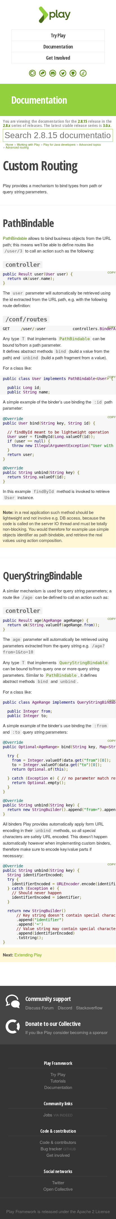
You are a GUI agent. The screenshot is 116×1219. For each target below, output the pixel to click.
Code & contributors (58, 1142)
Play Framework (58, 15)
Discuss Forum (39, 1008)
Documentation (58, 46)
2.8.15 (82, 121)
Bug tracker (58, 1148)
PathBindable (15, 238)
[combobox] (58, 135)
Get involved (58, 1155)
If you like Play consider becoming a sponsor (66, 1032)
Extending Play (28, 955)
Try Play (58, 35)
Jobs (58, 1115)
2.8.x (6, 125)
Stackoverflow (89, 1008)
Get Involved (58, 57)
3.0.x (106, 125)
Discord (65, 1008)
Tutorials (58, 1081)
